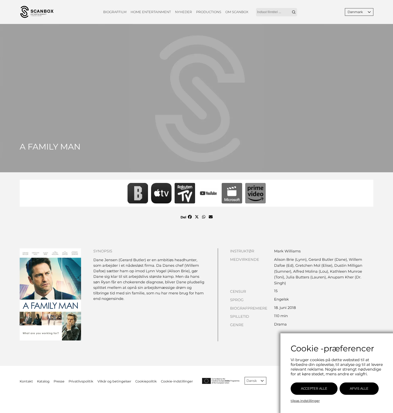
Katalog (43, 381)
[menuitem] (114, 12)
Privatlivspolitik (81, 381)
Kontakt (26, 381)
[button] (369, 12)
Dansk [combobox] (251, 381)
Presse (59, 381)
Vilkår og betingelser (114, 381)
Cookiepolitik (146, 381)
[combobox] (276, 12)
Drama (280, 324)
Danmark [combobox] (355, 12)
